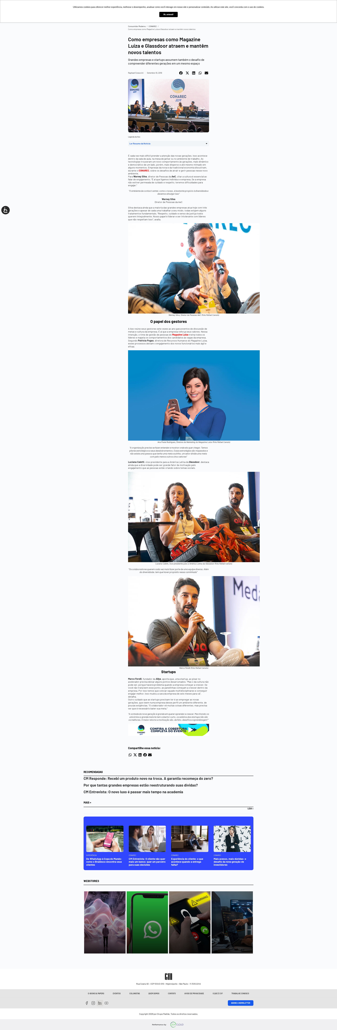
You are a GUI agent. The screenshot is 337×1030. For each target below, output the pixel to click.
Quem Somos (153, 993)
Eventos (117, 993)
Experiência (91, 855)
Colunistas (134, 993)
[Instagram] (93, 1003)
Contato (172, 993)
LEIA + (250, 808)
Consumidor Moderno (137, 26)
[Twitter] (100, 1003)
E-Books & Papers (96, 993)
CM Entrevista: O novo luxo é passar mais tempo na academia (133, 792)
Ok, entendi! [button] (168, 14)
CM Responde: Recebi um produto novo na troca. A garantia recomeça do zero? (148, 778)
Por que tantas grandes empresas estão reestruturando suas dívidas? (141, 785)
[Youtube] (106, 1003)
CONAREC (153, 26)
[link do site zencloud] (177, 1024)
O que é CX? (218, 993)
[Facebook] (87, 1003)
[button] (181, 72)
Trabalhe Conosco (240, 993)
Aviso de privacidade (194, 993)
